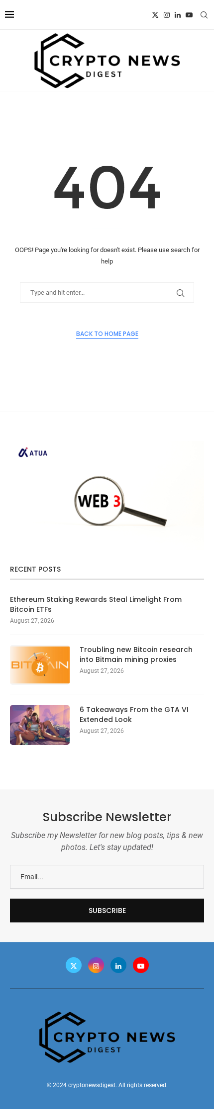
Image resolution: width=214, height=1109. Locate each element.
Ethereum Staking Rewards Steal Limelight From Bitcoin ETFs (96, 604)
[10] (107, 445)
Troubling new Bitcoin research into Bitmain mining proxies (136, 654)
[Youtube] (189, 14)
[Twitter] (155, 14)
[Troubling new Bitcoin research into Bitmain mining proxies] (40, 665)
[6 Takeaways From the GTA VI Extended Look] (40, 725)
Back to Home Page (107, 333)
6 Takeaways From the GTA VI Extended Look (134, 714)
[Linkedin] (178, 14)
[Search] (204, 14)
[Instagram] (167, 14)
